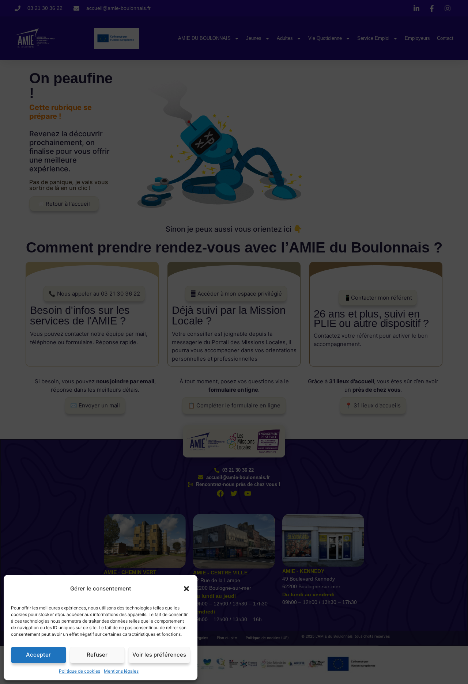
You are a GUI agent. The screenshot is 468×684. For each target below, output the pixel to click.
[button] (186, 588)
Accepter (38, 654)
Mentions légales (121, 671)
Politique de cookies (79, 671)
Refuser (97, 654)
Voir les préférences (159, 654)
